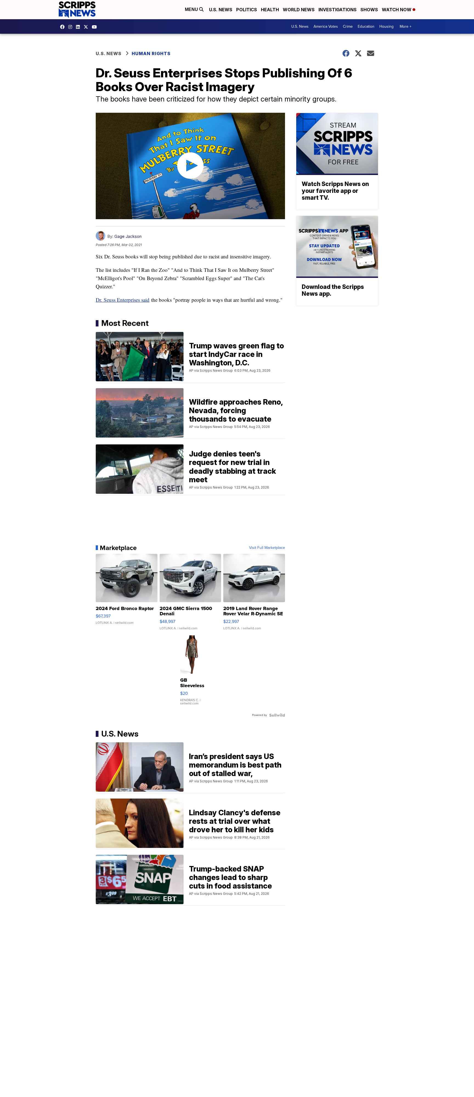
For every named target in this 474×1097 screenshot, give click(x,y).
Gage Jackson (128, 236)
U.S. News (220, 9)
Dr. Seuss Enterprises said (122, 299)
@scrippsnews (96, 27)
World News (299, 9)
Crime (348, 26)
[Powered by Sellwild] (277, 715)
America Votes (326, 26)
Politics (246, 9)
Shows (369, 9)
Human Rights (151, 53)
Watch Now (397, 9)
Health (270, 9)
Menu (192, 9)
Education (366, 26)
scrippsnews (63, 27)
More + (405, 26)
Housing (386, 26)
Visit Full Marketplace (267, 548)
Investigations (337, 9)
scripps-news (79, 27)
